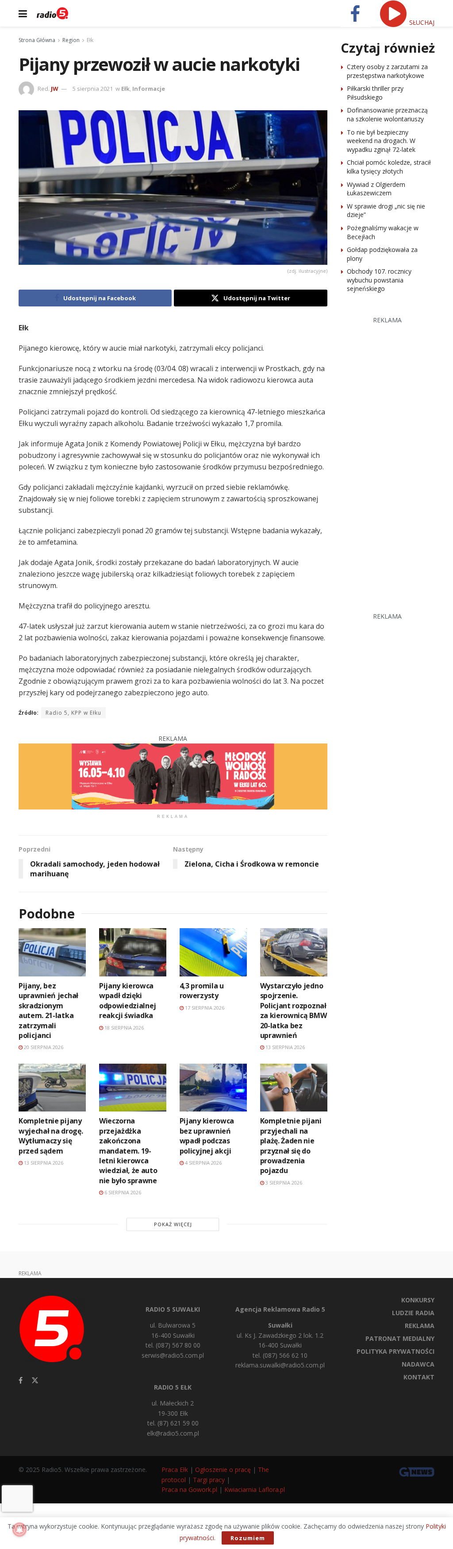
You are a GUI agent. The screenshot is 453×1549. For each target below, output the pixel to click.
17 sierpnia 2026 (204, 1007)
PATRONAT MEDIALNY (399, 1338)
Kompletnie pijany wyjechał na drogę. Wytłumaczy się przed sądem (51, 1135)
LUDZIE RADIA (413, 1313)
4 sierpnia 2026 (203, 1162)
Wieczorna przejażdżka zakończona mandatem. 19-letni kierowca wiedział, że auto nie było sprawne (128, 1150)
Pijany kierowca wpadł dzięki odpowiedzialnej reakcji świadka (127, 1000)
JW (54, 89)
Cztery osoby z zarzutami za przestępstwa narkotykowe (387, 71)
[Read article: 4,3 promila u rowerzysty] (213, 952)
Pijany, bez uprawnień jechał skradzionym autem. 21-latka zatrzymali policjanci (48, 1010)
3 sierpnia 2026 (283, 1182)
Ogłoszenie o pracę (223, 1469)
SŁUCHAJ (420, 22)
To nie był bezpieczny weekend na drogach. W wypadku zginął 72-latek (381, 141)
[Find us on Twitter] (34, 1380)
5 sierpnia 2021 (93, 89)
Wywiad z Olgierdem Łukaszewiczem (376, 188)
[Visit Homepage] (52, 13)
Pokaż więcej (173, 1224)
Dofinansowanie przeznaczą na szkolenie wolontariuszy (387, 114)
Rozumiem (247, 1538)
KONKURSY (417, 1300)
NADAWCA (418, 1364)
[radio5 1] (173, 775)
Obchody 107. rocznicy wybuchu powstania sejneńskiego (379, 280)
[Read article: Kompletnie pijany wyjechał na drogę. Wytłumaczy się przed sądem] (52, 1088)
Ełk (90, 40)
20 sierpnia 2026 (43, 1047)
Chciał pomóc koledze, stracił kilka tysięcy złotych (389, 166)
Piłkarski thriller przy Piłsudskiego (375, 92)
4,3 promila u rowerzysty (202, 990)
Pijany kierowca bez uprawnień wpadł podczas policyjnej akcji (207, 1135)
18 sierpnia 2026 (123, 1027)
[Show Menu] (23, 13)
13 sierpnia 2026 (284, 1047)
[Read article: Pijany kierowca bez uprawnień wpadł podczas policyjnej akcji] (213, 1088)
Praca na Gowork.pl (189, 1489)
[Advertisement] (397, 458)
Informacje (148, 89)
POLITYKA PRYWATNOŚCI (395, 1351)
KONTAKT (418, 1377)
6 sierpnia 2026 (122, 1192)
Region (71, 40)
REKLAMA (419, 1325)
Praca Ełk (174, 1469)
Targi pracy (209, 1479)
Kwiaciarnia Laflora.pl (254, 1489)
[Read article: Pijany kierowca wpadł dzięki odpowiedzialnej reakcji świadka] (132, 952)
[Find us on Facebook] (21, 1380)
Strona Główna (37, 40)
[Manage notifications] (19, 1529)
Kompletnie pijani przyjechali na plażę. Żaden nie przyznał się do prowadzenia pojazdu (291, 1145)
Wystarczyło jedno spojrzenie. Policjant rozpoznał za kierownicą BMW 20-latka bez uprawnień (293, 1010)
